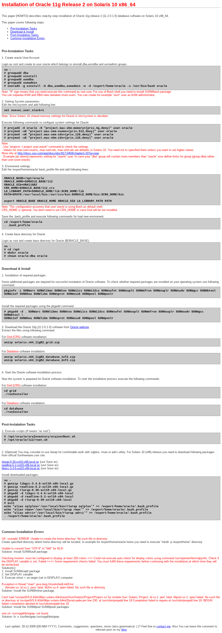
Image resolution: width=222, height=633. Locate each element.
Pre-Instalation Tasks (23, 28)
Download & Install (22, 31)
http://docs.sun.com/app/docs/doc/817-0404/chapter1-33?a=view (58, 153)
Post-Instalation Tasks (24, 35)
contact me (164, 626)
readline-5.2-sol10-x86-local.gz (21, 465)
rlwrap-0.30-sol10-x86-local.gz (20, 461)
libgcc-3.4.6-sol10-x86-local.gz (21, 468)
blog (124, 629)
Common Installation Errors (27, 38)
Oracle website (79, 327)
